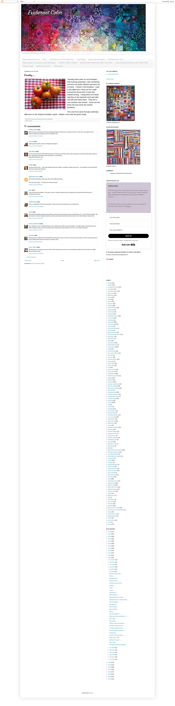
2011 (109, 669)
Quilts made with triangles (96, 59)
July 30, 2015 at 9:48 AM (35, 184)
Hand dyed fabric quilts (115, 59)
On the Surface (112, 411)
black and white (112, 307)
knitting (110, 378)
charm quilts (111, 312)
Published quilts (112, 439)
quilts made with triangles (115, 450)
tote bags (110, 503)
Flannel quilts (58, 66)
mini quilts (110, 390)
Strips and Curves (113, 487)
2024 (109, 536)
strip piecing (111, 485)
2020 (109, 546)
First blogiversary (112, 345)
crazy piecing (111, 324)
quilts (109, 448)
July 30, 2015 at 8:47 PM (35, 242)
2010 (109, 672)
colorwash (110, 322)
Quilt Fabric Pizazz (34, 176)
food (109, 349)
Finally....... (112, 576)
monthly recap (112, 398)
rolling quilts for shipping (114, 456)
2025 (109, 534)
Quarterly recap (112, 444)
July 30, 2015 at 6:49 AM (35, 171)
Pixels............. (113, 588)
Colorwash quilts (28, 66)
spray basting (111, 472)
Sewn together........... (115, 609)
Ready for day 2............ (115, 580)
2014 (109, 662)
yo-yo (109, 522)
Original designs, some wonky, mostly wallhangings (39, 63)
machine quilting (112, 386)
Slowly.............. (113, 611)
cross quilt (110, 326)
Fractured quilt (112, 351)
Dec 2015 (112, 559)
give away (110, 355)
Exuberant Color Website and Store (34, 53)
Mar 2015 (112, 654)
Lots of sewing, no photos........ (117, 630)
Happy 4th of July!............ (116, 637)
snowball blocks (112, 468)
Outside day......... (113, 592)
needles (110, 406)
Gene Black (32, 151)
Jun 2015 (112, 647)
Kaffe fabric (111, 373)
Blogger (91, 693)
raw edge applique (113, 454)
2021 (109, 543)
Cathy (30, 212)
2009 (109, 674)
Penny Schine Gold (34, 223)
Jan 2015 (112, 659)
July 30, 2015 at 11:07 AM (36, 218)
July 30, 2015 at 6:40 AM (35, 146)
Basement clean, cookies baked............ (119, 599)
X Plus (109, 518)
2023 (109, 539)
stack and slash (112, 474)
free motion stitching (113, 353)
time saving (111, 501)
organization (111, 419)
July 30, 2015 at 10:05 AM (36, 196)
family (109, 340)
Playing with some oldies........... (117, 597)
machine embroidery (113, 384)
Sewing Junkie (33, 129)
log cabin (110, 382)
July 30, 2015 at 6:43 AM (35, 159)
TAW (109, 497)
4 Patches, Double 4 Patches (67, 63)
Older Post (97, 260)
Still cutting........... (114, 621)
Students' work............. (115, 578)
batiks (109, 301)
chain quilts (111, 310)
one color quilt (112, 417)
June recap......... (113, 642)
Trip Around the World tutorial (116, 510)
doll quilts (110, 330)
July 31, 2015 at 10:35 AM (36, 253)
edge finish (111, 338)
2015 (109, 557)
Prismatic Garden (112, 437)
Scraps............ (113, 590)
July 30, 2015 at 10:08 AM (36, 206)
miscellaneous (112, 392)
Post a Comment (31, 257)
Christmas (110, 314)
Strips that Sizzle (112, 489)
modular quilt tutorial (113, 396)
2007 (109, 679)
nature (30, 120)
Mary (30, 190)
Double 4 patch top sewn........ (117, 625)
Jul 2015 (112, 571)
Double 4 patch (112, 332)
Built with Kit (128, 244)
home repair (111, 363)
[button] (128, 210)
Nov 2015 (112, 562)
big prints (110, 303)
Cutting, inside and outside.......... (118, 623)
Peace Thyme (33, 247)
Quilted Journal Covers (43, 66)
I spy (109, 367)
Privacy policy (110, 79)
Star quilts (110, 477)
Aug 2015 (112, 569)
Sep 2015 (112, 567)
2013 (109, 665)
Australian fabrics (112, 291)
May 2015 (112, 650)
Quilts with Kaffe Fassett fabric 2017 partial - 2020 (132, 63)
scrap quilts (111, 458)
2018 (109, 550)
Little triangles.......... (114, 595)
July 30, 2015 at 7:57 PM (35, 230)
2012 (109, 667)
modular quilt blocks (113, 394)
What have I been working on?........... (119, 616)
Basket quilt (111, 295)
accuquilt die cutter (113, 287)
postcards (110, 429)
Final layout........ (113, 633)
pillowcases (111, 423)
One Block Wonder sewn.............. (118, 628)
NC (109, 404)
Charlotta (31, 235)
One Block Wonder (113, 415)
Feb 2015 (112, 657)
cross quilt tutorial (112, 328)
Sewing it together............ (116, 614)
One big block (111, 413)
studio (109, 493)
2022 (109, 541)
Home (44, 59)
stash (109, 479)
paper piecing (111, 421)
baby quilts (111, 293)
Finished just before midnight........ (118, 644)
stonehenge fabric (113, 481)
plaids (109, 425)
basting (110, 297)
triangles (110, 505)
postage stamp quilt (113, 427)
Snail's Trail (111, 466)
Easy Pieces (111, 336)
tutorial (110, 512)
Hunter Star (111, 365)
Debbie (31, 165)
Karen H (31, 141)
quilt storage (111, 446)
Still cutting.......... (113, 618)
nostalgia (110, 409)
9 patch (110, 285)
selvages (110, 462)
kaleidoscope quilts (113, 375)
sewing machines (112, 464)
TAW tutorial (111, 499)
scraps (109, 460)
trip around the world (113, 507)
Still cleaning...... (113, 604)
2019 (109, 548)
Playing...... (112, 585)
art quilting (111, 289)
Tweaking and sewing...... (116, 583)
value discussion (112, 514)
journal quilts (111, 371)
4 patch (110, 283)
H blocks (110, 357)
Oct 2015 (112, 564)
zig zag (110, 524)
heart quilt (110, 361)
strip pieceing (111, 483)
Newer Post (28, 260)
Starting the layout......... (115, 640)
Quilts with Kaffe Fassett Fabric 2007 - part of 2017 (96, 63)
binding (110, 305)
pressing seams (112, 433)
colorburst (110, 320)
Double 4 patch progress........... (117, 635)
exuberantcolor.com (113, 74)
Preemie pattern (112, 431)
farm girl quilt (111, 342)
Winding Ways (112, 516)
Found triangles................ (116, 602)
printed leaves (112, 435)
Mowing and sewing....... (115, 573)
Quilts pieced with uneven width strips (62, 59)
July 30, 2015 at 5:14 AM (35, 136)
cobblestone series (113, 316)
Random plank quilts (113, 452)
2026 (109, 531)
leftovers (110, 380)
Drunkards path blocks (114, 334)
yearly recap (111, 520)
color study (111, 318)
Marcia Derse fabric (113, 388)
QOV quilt (110, 442)
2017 (109, 553)
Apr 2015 (112, 652)
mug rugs (110, 400)
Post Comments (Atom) (38, 263)
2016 (109, 555)
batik (109, 299)
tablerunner (111, 495)
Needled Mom (33, 202)
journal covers (112, 369)
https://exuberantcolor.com (31, 59)
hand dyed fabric (112, 359)
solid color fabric (112, 470)
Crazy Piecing (81, 59)
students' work (112, 491)
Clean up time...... (114, 606)
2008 (109, 676)
